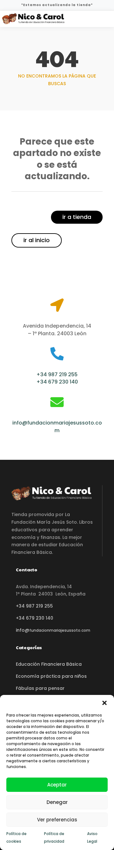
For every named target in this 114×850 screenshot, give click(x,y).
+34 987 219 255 (57, 374)
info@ (53, 630)
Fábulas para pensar (40, 688)
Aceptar (57, 784)
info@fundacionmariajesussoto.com (57, 426)
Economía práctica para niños (51, 676)
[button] (104, 703)
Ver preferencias (57, 819)
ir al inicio (36, 240)
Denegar (57, 802)
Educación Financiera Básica (49, 664)
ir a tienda (76, 217)
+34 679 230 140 (57, 381)
